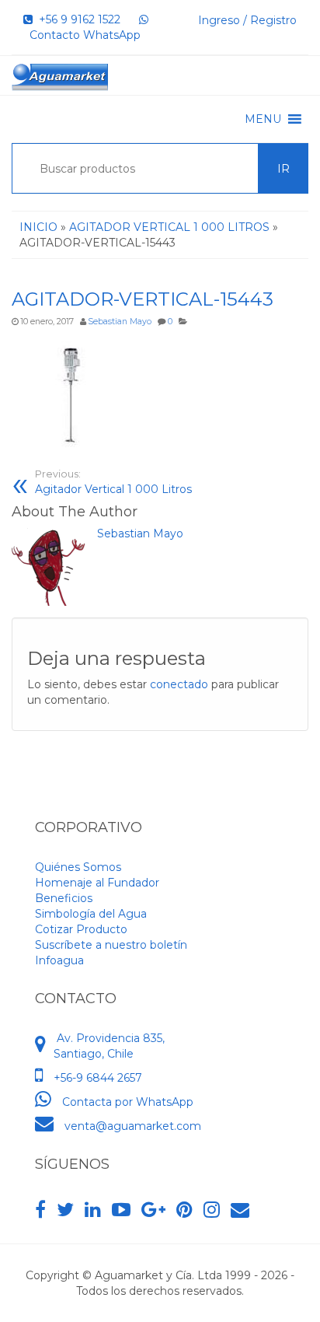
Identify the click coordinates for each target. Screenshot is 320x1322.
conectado (179, 684)
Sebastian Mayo (119, 322)
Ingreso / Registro (247, 20)
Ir (283, 169)
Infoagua (59, 960)
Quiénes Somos (78, 867)
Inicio (38, 227)
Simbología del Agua (91, 914)
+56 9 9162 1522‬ (76, 19)
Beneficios (63, 898)
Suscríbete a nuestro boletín (111, 945)
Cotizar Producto (81, 929)
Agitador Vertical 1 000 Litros (113, 482)
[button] (263, 119)
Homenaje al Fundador (97, 883)
